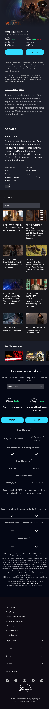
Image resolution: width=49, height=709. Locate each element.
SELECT (14, 52)
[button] (24, 640)
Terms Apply (9, 554)
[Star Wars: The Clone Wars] (35, 356)
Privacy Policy (10, 612)
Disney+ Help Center (31, 583)
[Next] (44, 355)
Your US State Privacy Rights (14, 621)
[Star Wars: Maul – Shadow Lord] (14, 356)
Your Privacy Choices (12, 630)
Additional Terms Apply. (18, 81)
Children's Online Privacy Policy (15, 616)
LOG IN (42, 4)
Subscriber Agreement (12, 626)
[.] (7, 680)
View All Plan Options (14, 89)
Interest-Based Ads (11, 635)
